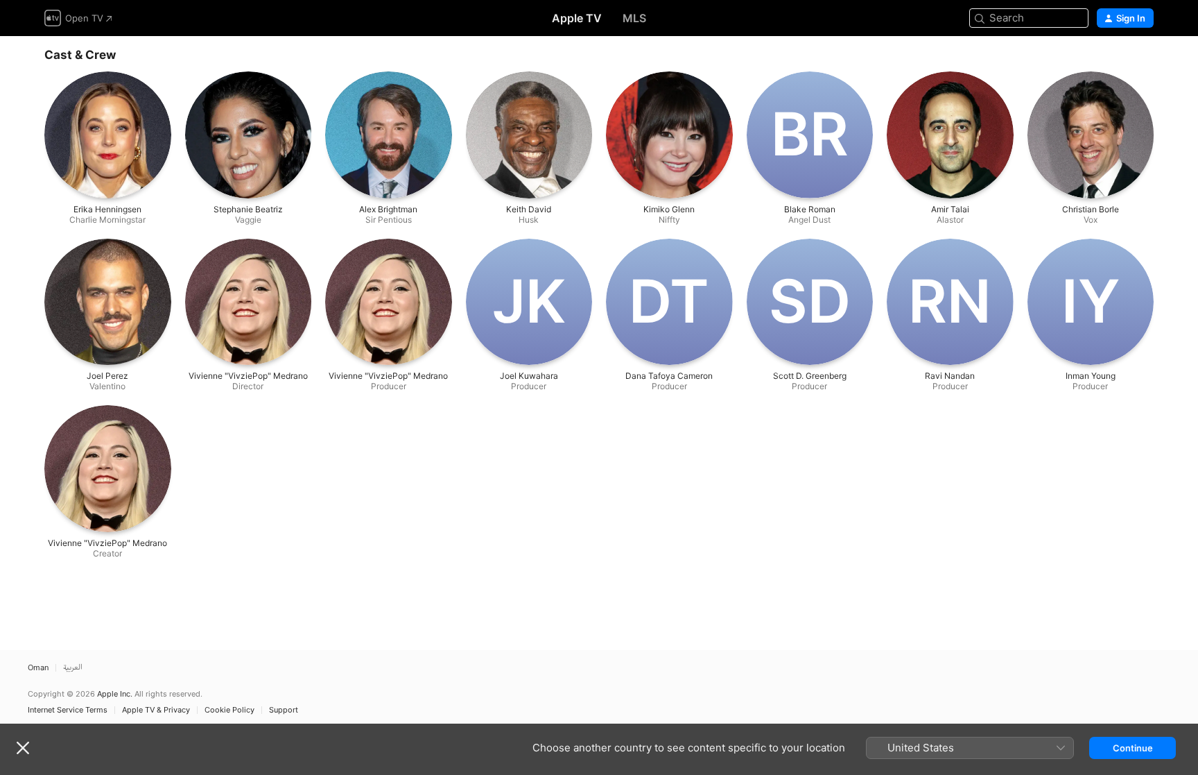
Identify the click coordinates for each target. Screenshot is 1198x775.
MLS (634, 18)
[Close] (23, 748)
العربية (73, 668)
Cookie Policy (229, 710)
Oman (38, 668)
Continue (1133, 747)
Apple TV (577, 18)
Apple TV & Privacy (156, 710)
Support (283, 710)
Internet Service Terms (67, 710)
